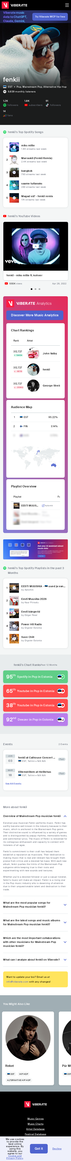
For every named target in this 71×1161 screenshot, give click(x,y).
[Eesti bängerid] (14, 613)
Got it (39, 1149)
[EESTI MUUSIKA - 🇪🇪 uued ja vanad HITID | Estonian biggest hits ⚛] (14, 588)
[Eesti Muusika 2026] (14, 600)
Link (43, 505)
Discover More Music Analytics (35, 315)
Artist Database (35, 1129)
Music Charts (35, 1124)
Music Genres (35, 1118)
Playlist (17, 496)
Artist (30, 340)
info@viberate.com (17, 981)
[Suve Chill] (14, 638)
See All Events (13, 783)
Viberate (14, 5)
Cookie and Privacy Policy (14, 1157)
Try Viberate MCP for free (50, 16)
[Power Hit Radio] (14, 626)
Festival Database (35, 1134)
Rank (16, 340)
